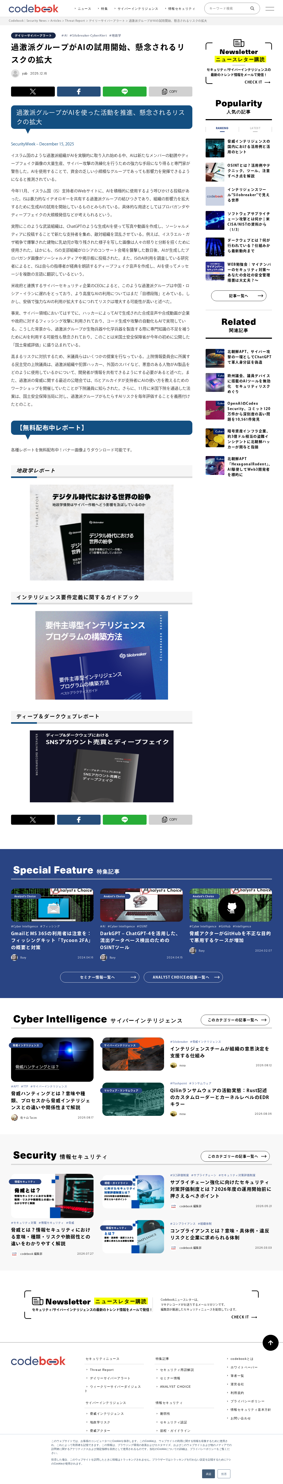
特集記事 (162, 1358)
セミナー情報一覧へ (97, 977)
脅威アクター (100, 1430)
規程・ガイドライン (175, 1430)
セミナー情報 (170, 1378)
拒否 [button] (224, 1474)
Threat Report (102, 1370)
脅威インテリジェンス (107, 1413)
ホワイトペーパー (244, 1367)
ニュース (85, 8)
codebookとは (242, 1358)
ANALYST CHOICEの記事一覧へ (181, 977)
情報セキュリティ (181, 8)
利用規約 (237, 1393)
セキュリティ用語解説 (177, 1370)
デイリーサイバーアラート (110, 1378)
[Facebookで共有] (79, 92)
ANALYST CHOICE (175, 1386)
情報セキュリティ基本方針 (251, 1409)
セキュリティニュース (103, 1358)
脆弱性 (165, 1413)
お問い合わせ (241, 1418)
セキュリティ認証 (173, 1422)
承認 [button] (208, 1474)
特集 (104, 8)
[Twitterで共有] (33, 92)
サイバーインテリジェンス (138, 8)
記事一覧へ (239, 296)
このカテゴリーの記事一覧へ (233, 1020)
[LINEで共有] (125, 92)
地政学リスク (100, 1422)
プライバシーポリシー (248, 1401)
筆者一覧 (237, 1376)
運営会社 (237, 1384)
